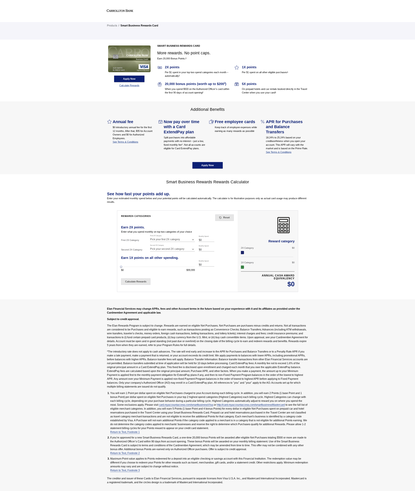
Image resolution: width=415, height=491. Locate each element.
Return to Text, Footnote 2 (125, 453)
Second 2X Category (157, 245)
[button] (129, 85)
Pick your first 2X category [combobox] (165, 239)
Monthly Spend (204, 236)
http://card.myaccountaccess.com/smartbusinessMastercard (251, 404)
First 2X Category (156, 236)
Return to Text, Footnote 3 (125, 470)
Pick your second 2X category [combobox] (167, 249)
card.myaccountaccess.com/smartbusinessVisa (186, 404)
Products (112, 25)
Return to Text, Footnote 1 (125, 432)
